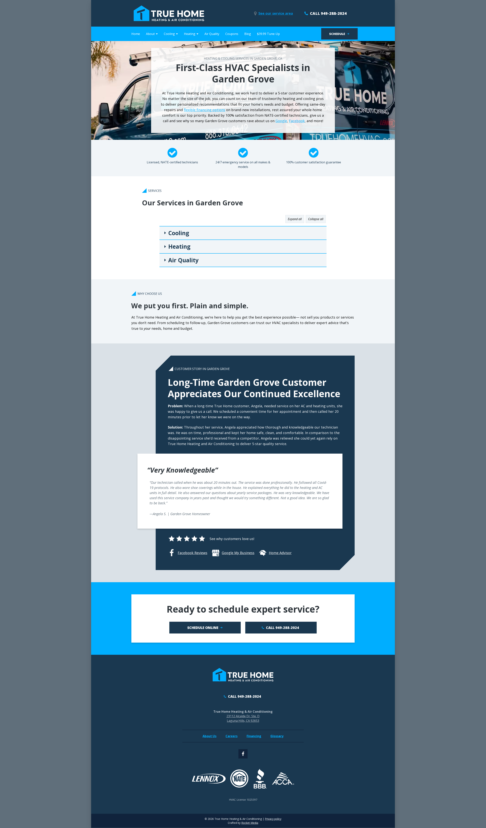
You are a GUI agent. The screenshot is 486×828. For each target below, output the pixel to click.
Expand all (295, 219)
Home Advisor (280, 552)
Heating (179, 246)
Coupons (231, 34)
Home (135, 34)
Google (281, 121)
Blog (247, 34)
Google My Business (238, 552)
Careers (231, 736)
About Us (209, 736)
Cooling (178, 233)
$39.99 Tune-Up (268, 34)
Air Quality (211, 34)
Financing (254, 736)
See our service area (275, 13)
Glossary (276, 736)
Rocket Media (249, 823)
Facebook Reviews (192, 552)
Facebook (297, 121)
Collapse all (315, 219)
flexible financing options (204, 110)
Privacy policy (273, 819)
